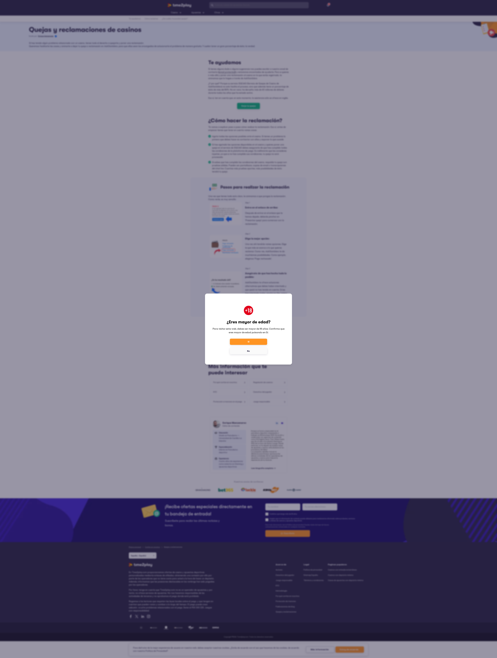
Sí (249, 342)
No (248, 351)
